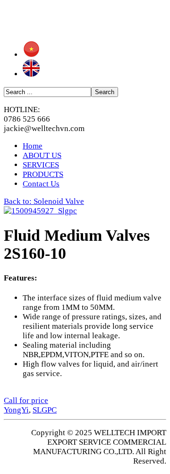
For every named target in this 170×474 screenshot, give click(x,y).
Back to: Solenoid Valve (44, 201)
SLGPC (45, 409)
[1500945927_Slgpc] (40, 210)
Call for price (26, 400)
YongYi (16, 409)
